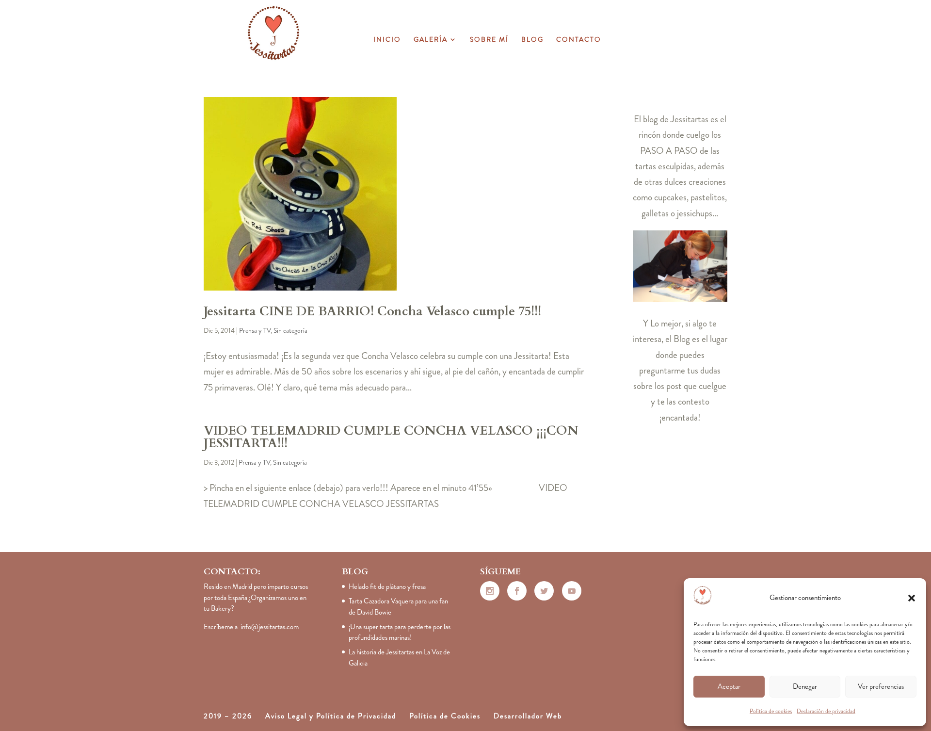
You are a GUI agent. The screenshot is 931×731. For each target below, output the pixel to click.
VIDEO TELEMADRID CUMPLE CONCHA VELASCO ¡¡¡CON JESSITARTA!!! (391, 437)
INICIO (387, 40)
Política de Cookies (445, 716)
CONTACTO (578, 40)
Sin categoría (290, 330)
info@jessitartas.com (270, 626)
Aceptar (729, 686)
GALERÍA (431, 40)
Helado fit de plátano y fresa (387, 586)
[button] (911, 598)
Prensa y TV (255, 330)
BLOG (532, 40)
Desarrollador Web (528, 716)
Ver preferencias (881, 686)
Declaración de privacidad (826, 711)
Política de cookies (771, 711)
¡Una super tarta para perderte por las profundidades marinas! (399, 632)
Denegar (805, 686)
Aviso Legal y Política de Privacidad (330, 716)
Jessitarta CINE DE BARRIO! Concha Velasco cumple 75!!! (372, 311)
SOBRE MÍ (489, 40)
